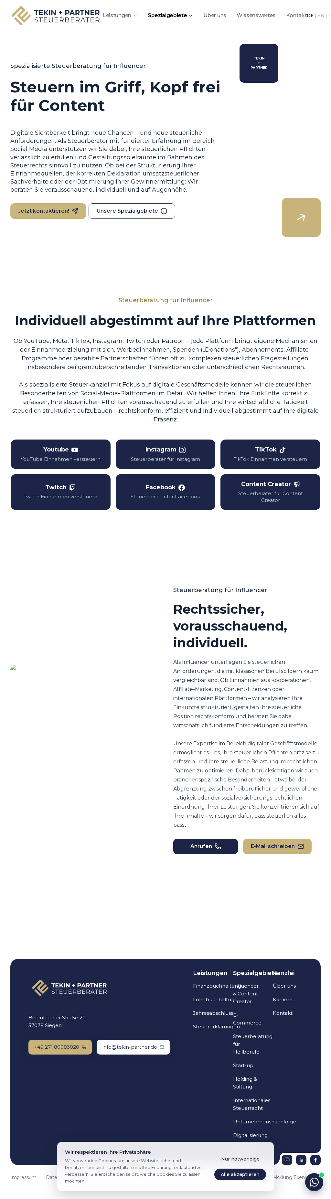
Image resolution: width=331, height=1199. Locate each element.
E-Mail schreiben (273, 846)
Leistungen (117, 15)
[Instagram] (287, 1160)
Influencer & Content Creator (246, 993)
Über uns (214, 15)
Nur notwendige (240, 1159)
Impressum (23, 1177)
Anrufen (201, 846)
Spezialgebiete (167, 15)
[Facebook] (315, 1160)
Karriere (283, 999)
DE (310, 15)
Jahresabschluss (213, 1013)
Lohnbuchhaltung (215, 999)
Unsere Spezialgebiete (127, 211)
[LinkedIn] (301, 1160)
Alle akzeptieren (240, 1174)
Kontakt (296, 15)
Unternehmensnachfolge (264, 1122)
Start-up (243, 1065)
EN (321, 15)
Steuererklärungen (216, 1027)
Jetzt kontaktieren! (43, 211)
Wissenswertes (256, 15)
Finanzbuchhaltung (217, 986)
